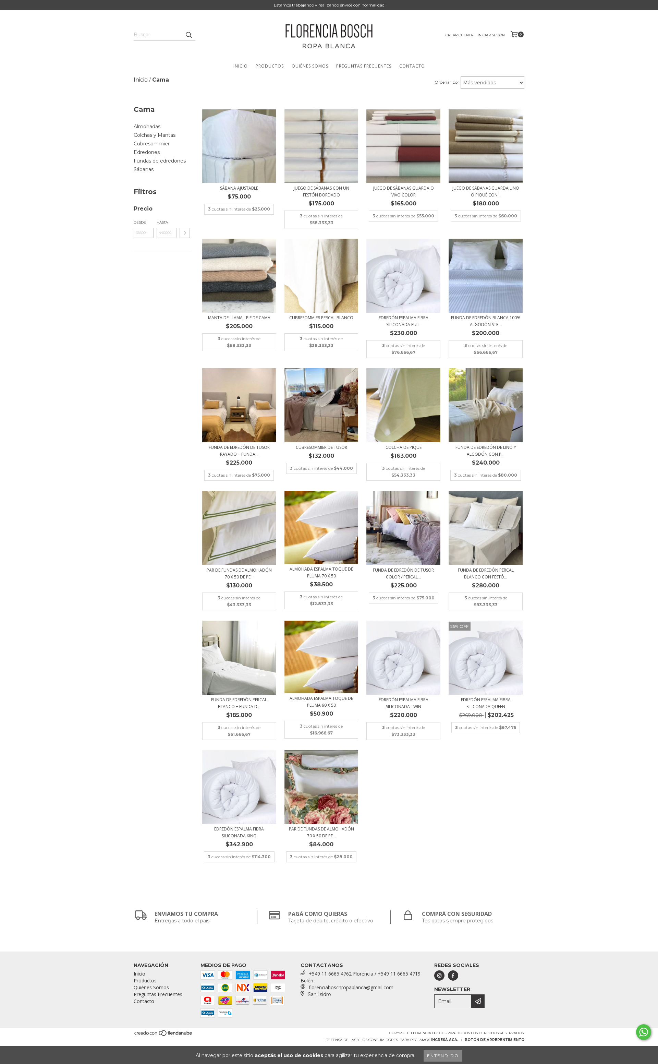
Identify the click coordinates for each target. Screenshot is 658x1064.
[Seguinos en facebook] (453, 975)
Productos (270, 66)
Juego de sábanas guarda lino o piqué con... (485, 191)
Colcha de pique (404, 447)
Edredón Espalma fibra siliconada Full (403, 321)
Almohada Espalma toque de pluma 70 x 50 (321, 572)
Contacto (412, 66)
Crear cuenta (459, 35)
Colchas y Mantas (154, 135)
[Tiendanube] (164, 1035)
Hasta (162, 222)
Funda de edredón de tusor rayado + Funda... (239, 450)
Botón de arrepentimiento (494, 1040)
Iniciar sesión (491, 35)
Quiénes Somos (310, 66)
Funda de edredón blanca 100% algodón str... (486, 321)
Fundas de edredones (160, 161)
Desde (140, 222)
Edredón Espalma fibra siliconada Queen (486, 703)
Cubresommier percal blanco (321, 318)
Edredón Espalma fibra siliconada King (239, 832)
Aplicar (185, 233)
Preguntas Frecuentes (363, 66)
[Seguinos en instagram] (439, 975)
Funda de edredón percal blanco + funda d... (239, 703)
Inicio (240, 66)
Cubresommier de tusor (321, 447)
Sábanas (144, 169)
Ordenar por (447, 82)
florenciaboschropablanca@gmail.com (351, 987)
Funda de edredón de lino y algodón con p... (485, 450)
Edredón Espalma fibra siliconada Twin (403, 703)
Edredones (147, 152)
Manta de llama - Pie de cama (239, 318)
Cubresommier (152, 144)
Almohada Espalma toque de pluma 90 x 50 (321, 701)
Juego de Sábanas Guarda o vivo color (403, 191)
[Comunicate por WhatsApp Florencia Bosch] (643, 1032)
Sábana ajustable (239, 188)
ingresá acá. (444, 1040)
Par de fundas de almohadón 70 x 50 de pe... (239, 573)
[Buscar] (188, 34)
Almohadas (147, 126)
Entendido (443, 1055)
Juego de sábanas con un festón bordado (321, 191)
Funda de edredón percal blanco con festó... (486, 573)
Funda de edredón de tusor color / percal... (403, 573)
